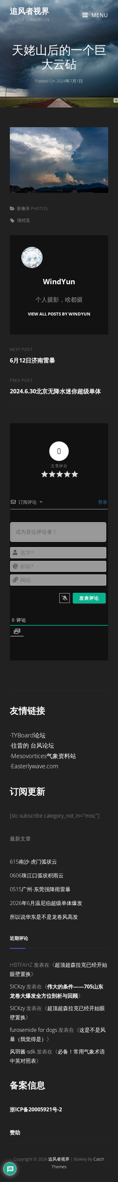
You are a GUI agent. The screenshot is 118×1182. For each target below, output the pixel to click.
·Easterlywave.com (34, 766)
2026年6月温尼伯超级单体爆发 (46, 903)
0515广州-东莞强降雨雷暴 (40, 889)
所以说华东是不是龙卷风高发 (44, 916)
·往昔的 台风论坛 (32, 745)
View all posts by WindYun (59, 314)
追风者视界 (29, 10)
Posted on (59, 81)
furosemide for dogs (33, 1029)
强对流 (23, 220)
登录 (102, 502)
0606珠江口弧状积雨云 (37, 875)
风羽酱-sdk (22, 1051)
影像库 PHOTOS (32, 208)
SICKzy (17, 986)
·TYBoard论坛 (28, 735)
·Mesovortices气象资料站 (43, 756)
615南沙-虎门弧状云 (33, 861)
